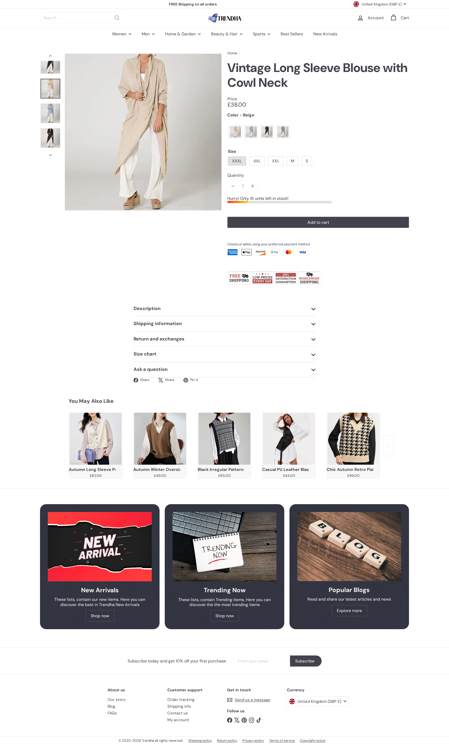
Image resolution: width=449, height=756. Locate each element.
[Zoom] (143, 132)
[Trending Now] (224, 546)
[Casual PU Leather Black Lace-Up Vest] (289, 439)
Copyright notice (312, 740)
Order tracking (180, 699)
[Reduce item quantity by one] (233, 186)
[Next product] (388, 445)
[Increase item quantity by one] (252, 186)
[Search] (117, 18)
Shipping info (179, 706)
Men (146, 34)
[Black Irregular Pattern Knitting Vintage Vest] (224, 439)
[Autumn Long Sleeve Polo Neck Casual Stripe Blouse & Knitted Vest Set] (95, 439)
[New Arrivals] (100, 546)
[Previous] (50, 57)
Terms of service (282, 740)
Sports (259, 34)
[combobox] (81, 18)
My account (178, 719)
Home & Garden (181, 34)
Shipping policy (200, 740)
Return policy (227, 740)
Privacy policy (253, 740)
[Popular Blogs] (349, 546)
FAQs (112, 713)
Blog (111, 706)
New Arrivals (325, 34)
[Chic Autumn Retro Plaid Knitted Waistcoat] (353, 439)
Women (119, 34)
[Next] (50, 153)
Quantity (235, 175)
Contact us (177, 713)
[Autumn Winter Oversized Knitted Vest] (160, 439)
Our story (116, 699)
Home (232, 53)
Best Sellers (292, 34)
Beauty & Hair (225, 34)
